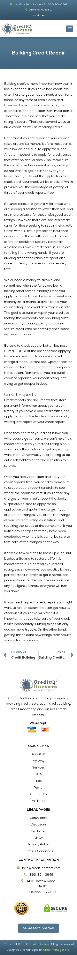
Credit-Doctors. (39, 944)
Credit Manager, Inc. (56, 950)
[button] (69, 28)
